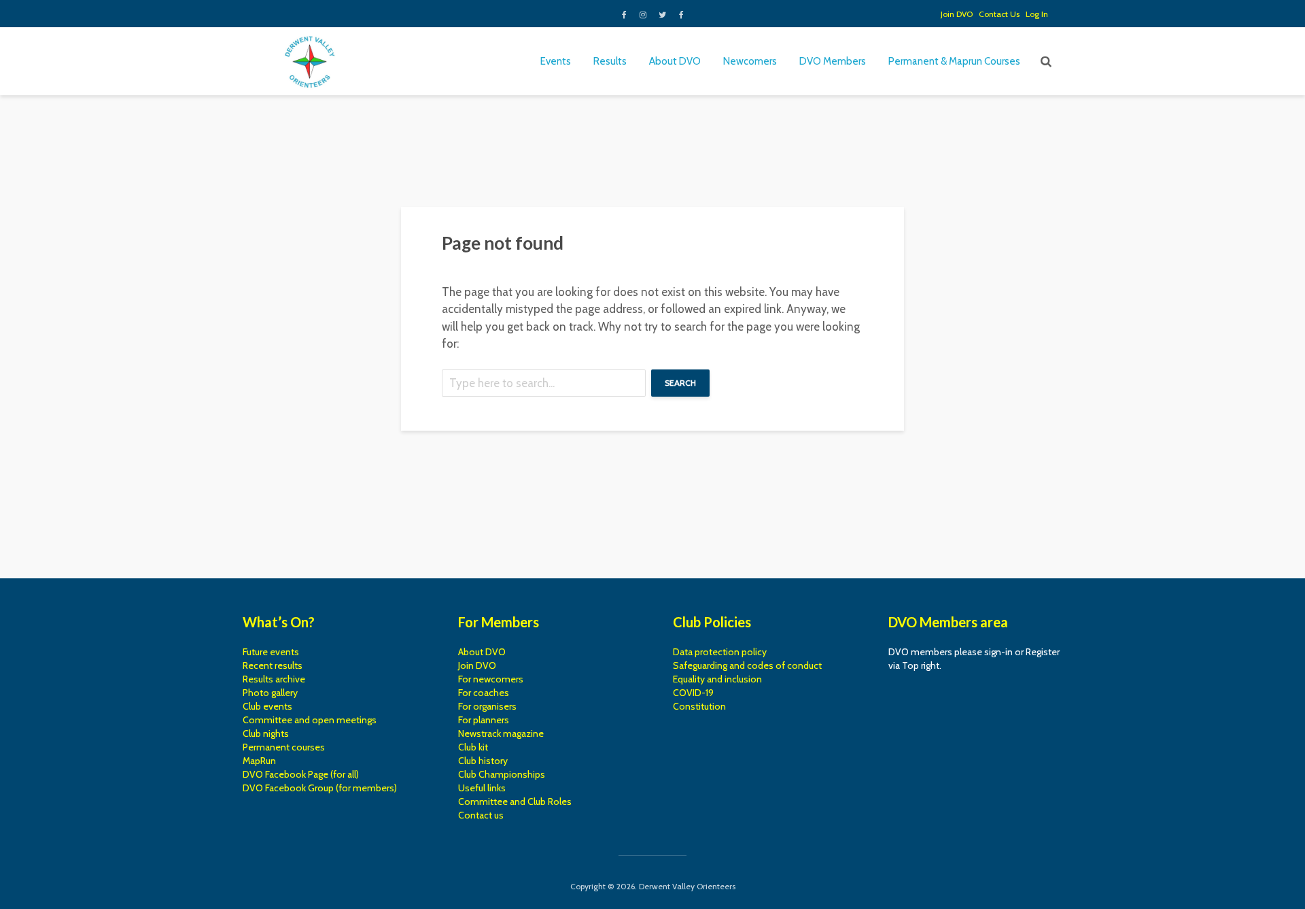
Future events (271, 652)
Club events (267, 706)
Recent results (272, 665)
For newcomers (490, 679)
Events (555, 61)
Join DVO (957, 14)
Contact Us (999, 14)
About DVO (675, 61)
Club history (483, 761)
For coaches (483, 693)
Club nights (266, 733)
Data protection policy (720, 652)
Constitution (699, 706)
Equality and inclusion (717, 679)
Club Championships (501, 774)
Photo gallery (270, 693)
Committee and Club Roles (515, 801)
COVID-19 (693, 693)
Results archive (274, 679)
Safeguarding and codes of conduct (747, 665)
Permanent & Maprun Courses (954, 61)
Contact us (481, 815)
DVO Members (832, 61)
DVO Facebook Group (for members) (320, 788)
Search (680, 383)
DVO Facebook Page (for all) (301, 774)
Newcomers (750, 61)
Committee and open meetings (310, 720)
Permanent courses (284, 747)
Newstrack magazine (501, 733)
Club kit (473, 747)
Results (610, 61)
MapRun (259, 761)
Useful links (482, 788)
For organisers (487, 706)
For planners (483, 720)
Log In (1037, 14)
